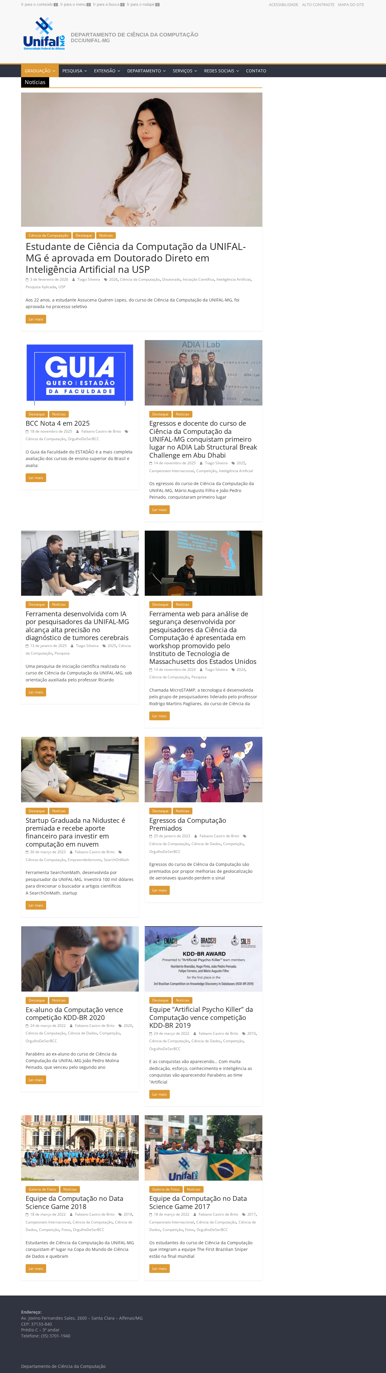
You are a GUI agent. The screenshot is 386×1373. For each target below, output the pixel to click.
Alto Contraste (318, 4)
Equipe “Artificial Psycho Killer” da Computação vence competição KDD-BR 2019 (201, 1017)
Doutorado (171, 279)
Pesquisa (72, 71)
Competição (206, 470)
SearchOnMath (116, 859)
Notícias (106, 235)
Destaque (84, 235)
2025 (241, 463)
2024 (241, 669)
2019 (251, 1033)
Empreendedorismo (84, 859)
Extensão (104, 71)
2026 (113, 279)
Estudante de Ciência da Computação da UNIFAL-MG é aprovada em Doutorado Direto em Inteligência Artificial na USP (136, 258)
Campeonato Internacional (171, 470)
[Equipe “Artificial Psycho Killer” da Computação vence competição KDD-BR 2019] (203, 929)
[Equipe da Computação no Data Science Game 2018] (80, 1119)
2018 (128, 1214)
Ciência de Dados (206, 843)
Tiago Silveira (89, 279)
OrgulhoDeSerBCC (83, 438)
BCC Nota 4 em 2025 (58, 423)
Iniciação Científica (198, 279)
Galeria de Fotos (42, 1189)
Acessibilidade (283, 4)
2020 (128, 1025)
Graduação (38, 71)
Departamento (144, 71)
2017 (251, 1214)
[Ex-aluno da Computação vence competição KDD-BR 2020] (80, 929)
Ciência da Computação (48, 235)
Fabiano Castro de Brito (101, 431)
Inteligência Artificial (234, 279)
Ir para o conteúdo (37, 4)
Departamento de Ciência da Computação (134, 35)
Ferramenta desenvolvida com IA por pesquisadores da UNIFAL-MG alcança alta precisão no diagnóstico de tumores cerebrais (77, 625)
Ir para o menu (73, 4)
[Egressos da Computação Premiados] (203, 740)
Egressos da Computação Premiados (187, 824)
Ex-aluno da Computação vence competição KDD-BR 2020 (74, 1013)
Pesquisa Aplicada (41, 286)
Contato (256, 71)
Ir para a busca (106, 4)
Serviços (182, 71)
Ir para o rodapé (140, 4)
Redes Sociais (219, 71)
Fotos (66, 1229)
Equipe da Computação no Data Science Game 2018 (74, 1202)
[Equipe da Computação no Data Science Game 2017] (203, 1119)
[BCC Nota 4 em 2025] (80, 343)
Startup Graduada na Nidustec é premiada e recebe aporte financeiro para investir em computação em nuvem (75, 832)
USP (62, 286)
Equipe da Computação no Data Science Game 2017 (198, 1202)
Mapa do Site (351, 4)
